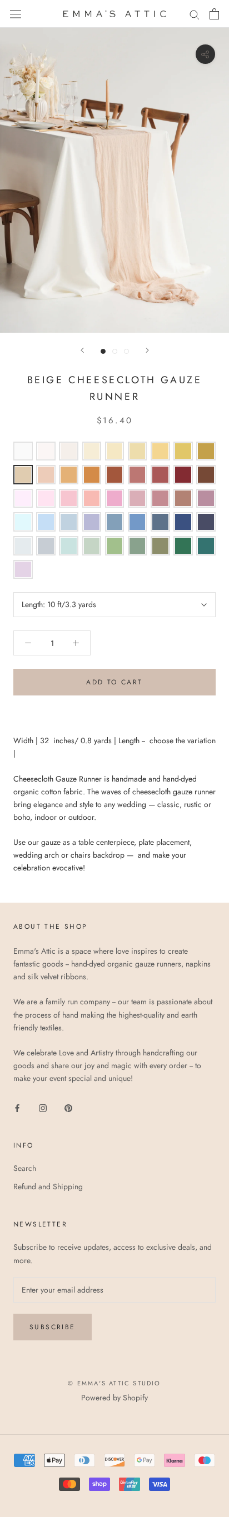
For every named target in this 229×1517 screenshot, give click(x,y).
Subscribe (52, 1327)
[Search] (195, 13)
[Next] (147, 350)
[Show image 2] (114, 351)
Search (24, 1168)
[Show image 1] (103, 351)
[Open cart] (214, 13)
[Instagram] (43, 1107)
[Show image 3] (126, 351)
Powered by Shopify (114, 1397)
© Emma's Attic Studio (114, 1383)
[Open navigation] (15, 13)
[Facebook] (17, 1107)
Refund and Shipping (48, 1186)
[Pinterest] (68, 1107)
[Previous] (82, 350)
